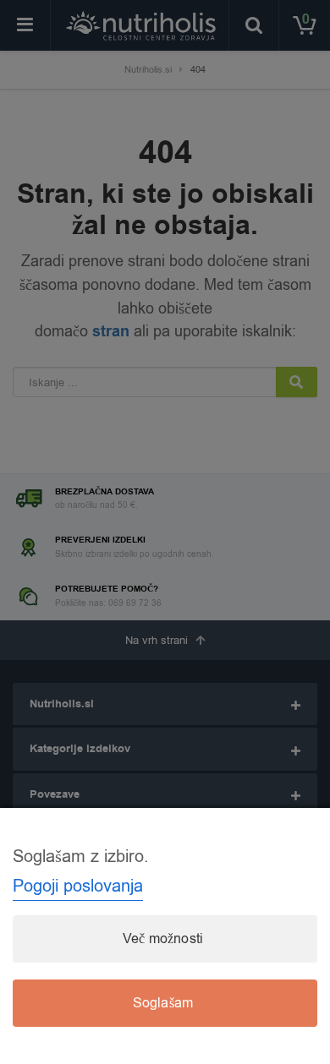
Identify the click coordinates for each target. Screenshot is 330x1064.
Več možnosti (163, 939)
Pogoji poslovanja (78, 886)
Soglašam (163, 1003)
